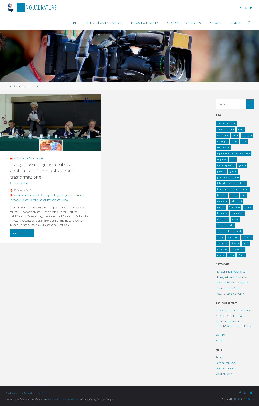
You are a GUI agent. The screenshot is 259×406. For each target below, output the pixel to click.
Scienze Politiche (29, 200)
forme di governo (225, 165)
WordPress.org (224, 373)
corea (234, 141)
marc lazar (222, 201)
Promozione (237, 213)
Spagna (235, 243)
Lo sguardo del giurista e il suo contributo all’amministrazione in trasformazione (43, 170)
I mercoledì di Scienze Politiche (232, 282)
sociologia (222, 243)
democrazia (223, 147)
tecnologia (222, 249)
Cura (244, 141)
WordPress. (248, 399)
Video (65, 200)
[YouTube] (245, 7)
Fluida (237, 399)
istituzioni (79, 195)
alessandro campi (226, 123)
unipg (231, 255)
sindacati (247, 237)
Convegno (46, 195)
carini (235, 135)
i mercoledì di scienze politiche (232, 189)
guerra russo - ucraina (228, 177)
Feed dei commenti (226, 368)
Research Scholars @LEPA (230, 293)
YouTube (220, 335)
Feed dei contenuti (226, 362)
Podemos (222, 213)
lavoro (234, 195)
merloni (15, 200)
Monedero (234, 207)
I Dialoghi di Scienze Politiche (231, 277)
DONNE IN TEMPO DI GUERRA (233, 310)
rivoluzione (222, 219)
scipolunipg (233, 237)
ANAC (36, 195)
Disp (233, 159)
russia (235, 219)
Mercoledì (237, 201)
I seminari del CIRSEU (227, 288)
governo (221, 171)
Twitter (42, 392)
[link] (249, 22)
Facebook (221, 340)
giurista (68, 195)
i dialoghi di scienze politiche (231, 183)
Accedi (219, 357)
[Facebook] (241, 7)
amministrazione (23, 195)
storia (246, 243)
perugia (247, 207)
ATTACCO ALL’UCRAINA (229, 316)
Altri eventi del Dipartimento (28, 158)
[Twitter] (251, 7)
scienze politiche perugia (229, 231)
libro (243, 195)
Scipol (42, 200)
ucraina (220, 255)
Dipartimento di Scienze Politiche (233, 153)
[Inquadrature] (9, 7)
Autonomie (222, 135)
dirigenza (58, 195)
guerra (233, 171)
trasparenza (53, 200)
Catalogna (247, 135)
